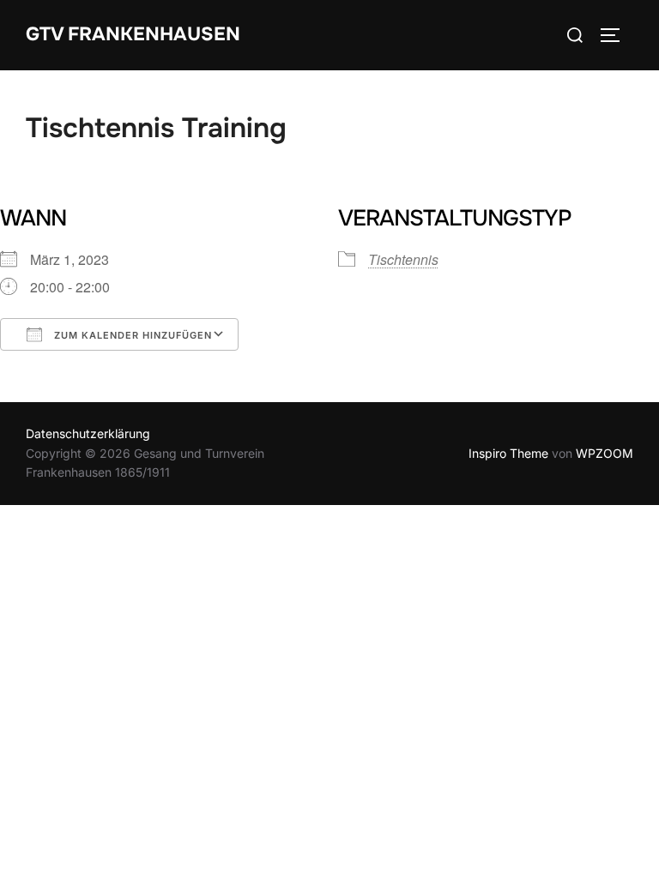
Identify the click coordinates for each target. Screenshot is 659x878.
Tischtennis (403, 259)
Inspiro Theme (508, 453)
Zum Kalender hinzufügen (131, 335)
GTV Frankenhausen (133, 34)
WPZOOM (604, 453)
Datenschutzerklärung (88, 433)
